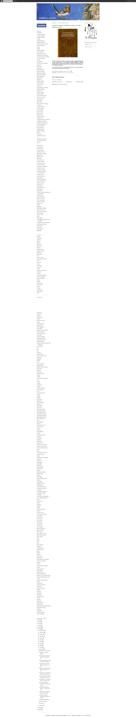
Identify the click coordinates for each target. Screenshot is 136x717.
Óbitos (38, 551)
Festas (38, 455)
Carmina (38, 375)
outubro (41, 634)
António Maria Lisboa (41, 338)
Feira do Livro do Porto (41, 446)
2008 (39, 709)
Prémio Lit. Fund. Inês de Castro (43, 575)
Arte (38, 347)
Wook (38, 292)
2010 (39, 629)
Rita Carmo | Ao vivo (41, 209)
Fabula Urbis (39, 254)
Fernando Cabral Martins (44, 699)
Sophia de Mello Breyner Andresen (44, 605)
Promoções (39, 586)
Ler (37, 143)
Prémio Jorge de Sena (41, 573)
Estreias (38, 433)
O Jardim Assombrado (41, 171)
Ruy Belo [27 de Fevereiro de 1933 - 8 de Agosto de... (44, 657)
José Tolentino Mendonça (42, 497)
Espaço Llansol (40, 113)
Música (38, 539)
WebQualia (39, 230)
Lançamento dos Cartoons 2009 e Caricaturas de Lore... (44, 665)
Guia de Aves (39, 468)
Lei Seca (38, 142)
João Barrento (40, 485)
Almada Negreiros (40, 323)
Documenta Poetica (41, 425)
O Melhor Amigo (40, 174)
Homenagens (39, 476)
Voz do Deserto (40, 229)
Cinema (38, 381)
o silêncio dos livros (41, 176)
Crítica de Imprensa (41, 392)
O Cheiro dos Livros (41, 169)
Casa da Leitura (40, 84)
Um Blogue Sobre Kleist (42, 224)
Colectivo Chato (40, 94)
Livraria (38, 507)
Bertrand (38, 242)
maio (40, 643)
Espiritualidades (40, 431)
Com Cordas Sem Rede (42, 95)
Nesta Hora (39, 158)
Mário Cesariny (40, 536)
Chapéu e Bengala (40, 89)
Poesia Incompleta (40, 278)
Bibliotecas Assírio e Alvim (42, 367)
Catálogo (38, 376)
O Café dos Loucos (41, 168)
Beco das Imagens (41, 71)
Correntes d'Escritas (41, 388)
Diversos (38, 423)
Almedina (39, 239)
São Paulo (39, 601)
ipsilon (38, 132)
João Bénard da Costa (41, 486)
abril (40, 645)
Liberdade (39, 504)
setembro (41, 636)
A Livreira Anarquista (41, 34)
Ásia (38, 349)
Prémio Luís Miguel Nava (42, 580)
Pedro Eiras (39, 556)
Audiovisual (39, 357)
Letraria (38, 268)
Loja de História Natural (41, 275)
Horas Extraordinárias (41, 124)
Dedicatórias (39, 401)
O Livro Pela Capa (40, 172)
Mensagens (88, 44)
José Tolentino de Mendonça (43, 496)
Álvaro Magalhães (40, 326)
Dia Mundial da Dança (41, 415)
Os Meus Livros (40, 184)
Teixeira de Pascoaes (41, 607)
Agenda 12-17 (39, 317)
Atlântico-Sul (39, 66)
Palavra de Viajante (41, 276)
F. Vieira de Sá (40, 118)
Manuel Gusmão (40, 530)
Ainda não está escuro (41, 53)
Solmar (38, 286)
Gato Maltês (39, 463)
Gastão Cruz (39, 460)
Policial (38, 567)
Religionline (39, 206)
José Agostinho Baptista (42, 138)
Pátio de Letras (40, 283)
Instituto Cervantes (41, 483)
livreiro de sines (40, 150)
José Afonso (39, 489)
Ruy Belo (39, 599)
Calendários (39, 371)
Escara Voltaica (40, 109)
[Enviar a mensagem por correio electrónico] (71, 71)
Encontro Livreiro (40, 108)
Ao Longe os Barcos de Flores (43, 56)
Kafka (38, 499)
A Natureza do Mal (40, 37)
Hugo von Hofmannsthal (42, 478)
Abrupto (38, 48)
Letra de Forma (40, 145)
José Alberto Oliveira (41, 493)
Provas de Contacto (41, 200)
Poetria (38, 280)
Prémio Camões (40, 572)
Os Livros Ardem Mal (41, 181)
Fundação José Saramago (42, 122)
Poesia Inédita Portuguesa (42, 565)
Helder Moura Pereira (41, 472)
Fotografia (39, 459)
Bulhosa (38, 247)
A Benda (38, 236)
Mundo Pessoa (40, 156)
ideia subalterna (40, 127)
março (40, 647)
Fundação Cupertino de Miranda (43, 119)
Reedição (39, 591)
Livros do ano (39, 517)
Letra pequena (40, 147)
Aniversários (39, 335)
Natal (38, 543)
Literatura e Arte (40, 148)
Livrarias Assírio (40, 512)
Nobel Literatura (40, 544)
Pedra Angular (40, 189)
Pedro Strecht (39, 557)
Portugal (38, 281)
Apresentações (40, 346)
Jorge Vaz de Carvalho (41, 488)
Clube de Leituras (40, 92)
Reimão (38, 205)
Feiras (38, 449)
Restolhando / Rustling (41, 208)
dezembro (41, 630)
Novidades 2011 (40, 547)
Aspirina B (39, 64)
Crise (38, 391)
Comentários (89, 46)
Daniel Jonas (39, 399)
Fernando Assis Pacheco (42, 452)
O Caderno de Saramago (42, 166)
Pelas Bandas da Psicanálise (43, 559)
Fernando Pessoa (40, 454)
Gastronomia (39, 462)
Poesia (38, 564)
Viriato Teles (39, 227)
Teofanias (39, 609)
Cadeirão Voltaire (40, 81)
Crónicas (38, 394)
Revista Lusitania (40, 596)
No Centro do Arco (40, 160)
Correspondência (40, 389)
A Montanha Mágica (41, 35)
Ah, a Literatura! (40, 52)
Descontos (39, 404)
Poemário (39, 562)
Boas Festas (39, 368)
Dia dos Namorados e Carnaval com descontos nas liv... (44, 684)
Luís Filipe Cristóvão (41, 151)
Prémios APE (39, 583)
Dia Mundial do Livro (41, 418)
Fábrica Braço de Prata (41, 259)
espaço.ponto (39, 114)
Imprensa (39, 480)
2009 (39, 707)
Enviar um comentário (56, 79)
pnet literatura (39, 190)
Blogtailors (39, 79)
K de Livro (39, 262)
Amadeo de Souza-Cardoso (42, 330)
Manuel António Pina (41, 528)
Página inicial (69, 81)
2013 (39, 623)
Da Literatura (39, 100)
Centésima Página (40, 251)
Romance (39, 597)
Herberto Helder (40, 473)
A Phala (38, 39)
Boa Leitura (39, 244)
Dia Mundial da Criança (41, 413)
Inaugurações (39, 481)
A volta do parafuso (41, 45)
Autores (38, 360)
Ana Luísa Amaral (40, 331)
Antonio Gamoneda (41, 336)
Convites (38, 386)
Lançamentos (39, 501)
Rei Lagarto (39, 592)
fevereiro (41, 649)
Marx (38, 538)
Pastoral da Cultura (41, 187)
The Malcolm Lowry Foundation (43, 222)
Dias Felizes (39, 102)
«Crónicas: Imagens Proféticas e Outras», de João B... (44, 696)
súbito (38, 216)
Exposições (39, 438)
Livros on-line (39, 520)
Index (38, 260)
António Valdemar (40, 341)
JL (37, 137)
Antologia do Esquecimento (42, 55)
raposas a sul (39, 203)
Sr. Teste (39, 288)
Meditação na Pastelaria (42, 153)
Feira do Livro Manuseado (42, 447)
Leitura (38, 263)
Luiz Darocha (39, 525)
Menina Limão (40, 155)
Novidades (39, 546)
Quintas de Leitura (40, 201)
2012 (39, 625)
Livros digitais (39, 515)
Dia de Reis (39, 407)
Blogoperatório (40, 77)
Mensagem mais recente (57, 81)
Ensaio (38, 428)
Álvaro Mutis (39, 328)
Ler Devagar (39, 265)
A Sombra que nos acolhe (42, 43)
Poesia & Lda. (40, 195)
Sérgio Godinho (40, 602)
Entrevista (39, 430)
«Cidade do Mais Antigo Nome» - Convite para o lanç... (44, 688)
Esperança (39, 252)
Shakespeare (39, 604)
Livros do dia (39, 518)
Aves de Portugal (40, 363)
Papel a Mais (39, 185)
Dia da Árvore (39, 405)
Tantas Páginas (40, 217)
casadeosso (39, 85)
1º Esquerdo (39, 32)
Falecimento (39, 441)
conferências (39, 384)
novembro (41, 632)
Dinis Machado (40, 422)
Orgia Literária (40, 177)
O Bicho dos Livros (41, 164)
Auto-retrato (39, 68)
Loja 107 (38, 273)
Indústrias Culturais (41, 130)
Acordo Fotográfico (41, 50)
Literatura (39, 506)
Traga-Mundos (40, 291)
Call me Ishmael (40, 82)
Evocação (39, 436)
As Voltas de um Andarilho (42, 63)
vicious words (39, 225)
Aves (38, 362)
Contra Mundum (40, 98)
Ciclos (38, 380)
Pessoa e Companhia (41, 560)
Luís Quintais (39, 523)
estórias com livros (41, 116)
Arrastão (38, 60)
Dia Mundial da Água (41, 410)
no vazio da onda (40, 161)
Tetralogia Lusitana (41, 612)
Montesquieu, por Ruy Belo (44, 650)
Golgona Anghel (40, 467)
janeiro (40, 705)
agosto (40, 638)
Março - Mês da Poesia (41, 533)
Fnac (38, 255)
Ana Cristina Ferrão (43, 701)
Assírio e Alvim (40, 354)
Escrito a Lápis (40, 111)
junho (40, 641)
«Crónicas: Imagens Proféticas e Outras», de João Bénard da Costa (66, 26)
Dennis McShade (40, 402)
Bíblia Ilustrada (40, 365)
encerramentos (40, 426)
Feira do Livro (39, 443)
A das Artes (39, 238)
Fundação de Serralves (41, 121)
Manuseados (39, 531)
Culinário (38, 397)
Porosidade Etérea (40, 196)
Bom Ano (39, 370)
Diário (38, 420)
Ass (37, 350)
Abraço (38, 47)
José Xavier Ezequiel (41, 140)
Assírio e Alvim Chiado (41, 355)
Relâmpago (39, 594)
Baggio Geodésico (40, 69)
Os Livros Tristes (40, 182)
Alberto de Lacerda (41, 320)
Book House (39, 246)
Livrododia (39, 271)
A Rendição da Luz (41, 40)
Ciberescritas (39, 90)
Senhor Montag (40, 213)
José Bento (39, 494)
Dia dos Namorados (41, 409)
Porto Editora (39, 570)
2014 (39, 621)
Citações (38, 383)
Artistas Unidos (40, 61)
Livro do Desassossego (41, 514)
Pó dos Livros (39, 284)
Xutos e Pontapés (40, 613)
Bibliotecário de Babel (41, 74)
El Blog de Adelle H (41, 106)
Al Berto (38, 318)
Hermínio (39, 475)
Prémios (38, 581)
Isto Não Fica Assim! (41, 135)
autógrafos (39, 359)
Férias (38, 451)
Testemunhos (39, 610)
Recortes (39, 589)
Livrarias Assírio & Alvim (42, 270)
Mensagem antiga (79, 81)
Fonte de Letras (40, 257)
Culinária (38, 396)
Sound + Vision (40, 214)
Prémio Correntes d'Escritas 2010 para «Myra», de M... (45, 669)
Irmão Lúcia (39, 134)
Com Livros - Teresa (41, 97)
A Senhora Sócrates (41, 42)
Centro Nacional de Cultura (42, 87)
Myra (38, 541)
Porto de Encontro (40, 568)
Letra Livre (39, 267)
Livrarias (38, 510)
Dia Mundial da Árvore (41, 412)
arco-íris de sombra (41, 58)
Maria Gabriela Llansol (41, 535)
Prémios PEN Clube (41, 584)
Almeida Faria (39, 325)
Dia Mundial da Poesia (41, 417)
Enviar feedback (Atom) (62, 84)
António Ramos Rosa (41, 339)
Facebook (39, 439)
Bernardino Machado (41, 73)
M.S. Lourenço (40, 527)
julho (40, 639)
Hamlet (38, 470)
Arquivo (38, 241)
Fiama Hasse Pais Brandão (42, 457)
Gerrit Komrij (39, 465)
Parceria (38, 554)
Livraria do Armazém (41, 509)
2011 (39, 627)
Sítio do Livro (39, 289)
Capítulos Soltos (40, 249)
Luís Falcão (39, 522)
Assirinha (39, 352)
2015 (39, 619)
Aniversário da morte (41, 333)
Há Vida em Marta (40, 126)
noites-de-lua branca (41, 163)
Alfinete (38, 322)
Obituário (39, 552)
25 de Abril (39, 314)
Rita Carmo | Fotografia (41, 211)
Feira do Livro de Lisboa (42, 444)
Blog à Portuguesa (40, 76)
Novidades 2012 (40, 549)
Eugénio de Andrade (41, 434)
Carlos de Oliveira (40, 373)
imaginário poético (40, 129)
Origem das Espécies (41, 179)
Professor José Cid (41, 198)
